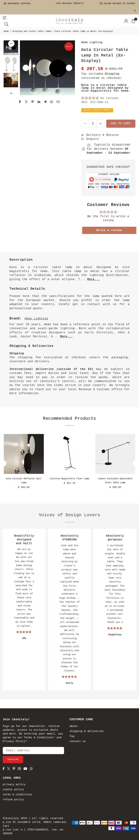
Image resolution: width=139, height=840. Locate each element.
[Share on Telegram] (45, 102)
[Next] (69, 68)
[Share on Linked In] (39, 102)
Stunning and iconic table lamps (31, 31)
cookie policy (13, 789)
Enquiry (92, 139)
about (74, 726)
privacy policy (14, 784)
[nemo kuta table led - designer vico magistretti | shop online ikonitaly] (11, 48)
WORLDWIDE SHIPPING (18, 3)
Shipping (112, 74)
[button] (133, 21)
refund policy (13, 799)
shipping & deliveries (87, 731)
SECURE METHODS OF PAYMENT (118, 3)
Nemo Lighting (91, 42)
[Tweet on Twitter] (26, 102)
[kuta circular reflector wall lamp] (24, 454)
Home (6, 31)
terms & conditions (17, 794)
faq (72, 736)
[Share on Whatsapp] (51, 102)
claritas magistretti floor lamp (69, 478)
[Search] (6, 24)
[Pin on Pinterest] (32, 102)
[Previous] (26, 68)
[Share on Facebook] (20, 102)
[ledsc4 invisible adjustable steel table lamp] (115, 454)
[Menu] (4, 17)
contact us (78, 741)
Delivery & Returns (102, 135)
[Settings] (126, 21)
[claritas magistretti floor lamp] (70, 454)
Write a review (109, 230)
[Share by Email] (58, 102)
